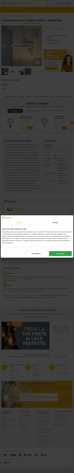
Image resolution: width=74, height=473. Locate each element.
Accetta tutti (60, 253)
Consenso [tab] (19, 222)
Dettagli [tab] (55, 222)
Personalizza (36, 253)
